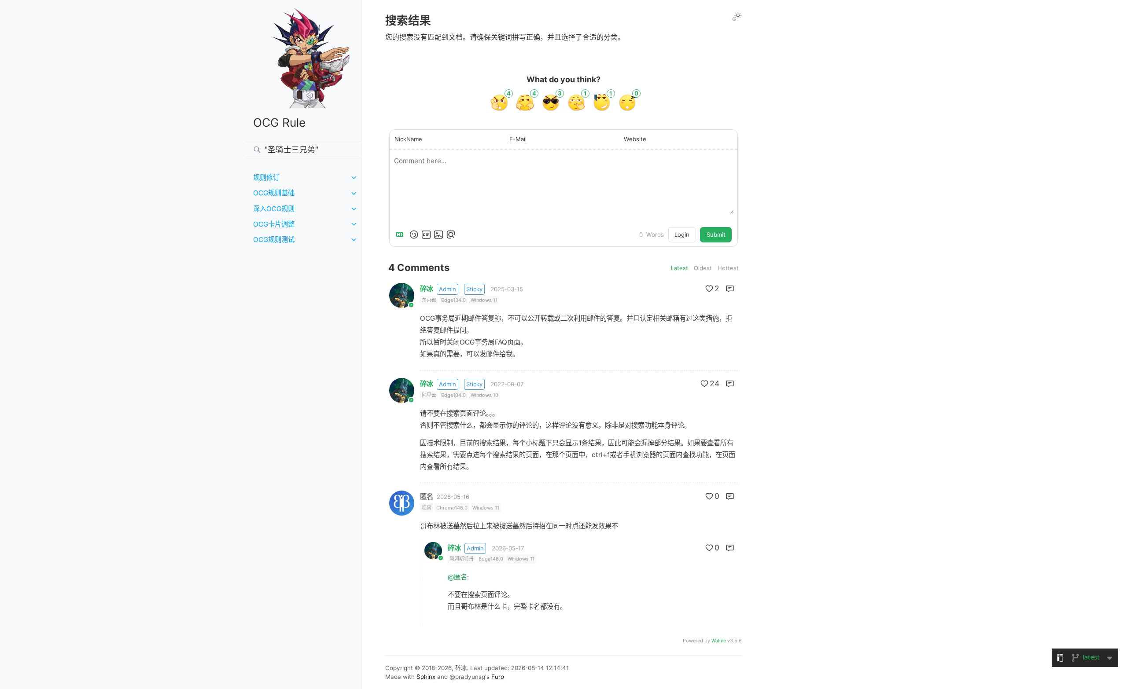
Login (681, 234)
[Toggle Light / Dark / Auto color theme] (737, 16)
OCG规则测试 (274, 239)
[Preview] (451, 234)
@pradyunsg (467, 676)
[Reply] (730, 288)
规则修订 (266, 177)
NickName (408, 139)
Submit (716, 234)
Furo (497, 676)
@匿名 (457, 577)
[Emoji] (414, 234)
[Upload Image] (438, 234)
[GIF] (426, 234)
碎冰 (426, 289)
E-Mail (518, 139)
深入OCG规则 (274, 209)
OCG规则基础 (274, 193)
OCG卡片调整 (274, 224)
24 (714, 383)
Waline (718, 641)
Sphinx (425, 676)
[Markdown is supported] (401, 234)
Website (635, 139)
